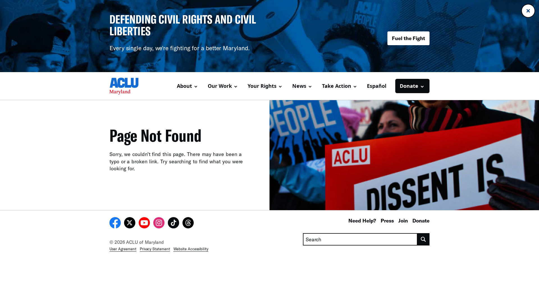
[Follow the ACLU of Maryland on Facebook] (115, 223)
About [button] (184, 85)
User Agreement (122, 249)
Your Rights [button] (262, 85)
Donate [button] (409, 85)
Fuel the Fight (408, 38)
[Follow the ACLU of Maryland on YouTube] (144, 223)
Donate (421, 220)
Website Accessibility (190, 249)
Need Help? (362, 220)
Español (376, 85)
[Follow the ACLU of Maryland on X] (129, 223)
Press (387, 220)
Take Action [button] (336, 85)
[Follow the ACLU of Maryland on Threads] (188, 223)
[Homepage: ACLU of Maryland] (129, 86)
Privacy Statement (155, 249)
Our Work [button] (220, 85)
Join (403, 220)
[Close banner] (528, 11)
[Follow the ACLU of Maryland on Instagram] (159, 223)
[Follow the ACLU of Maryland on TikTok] (173, 223)
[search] (423, 239)
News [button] (299, 85)
